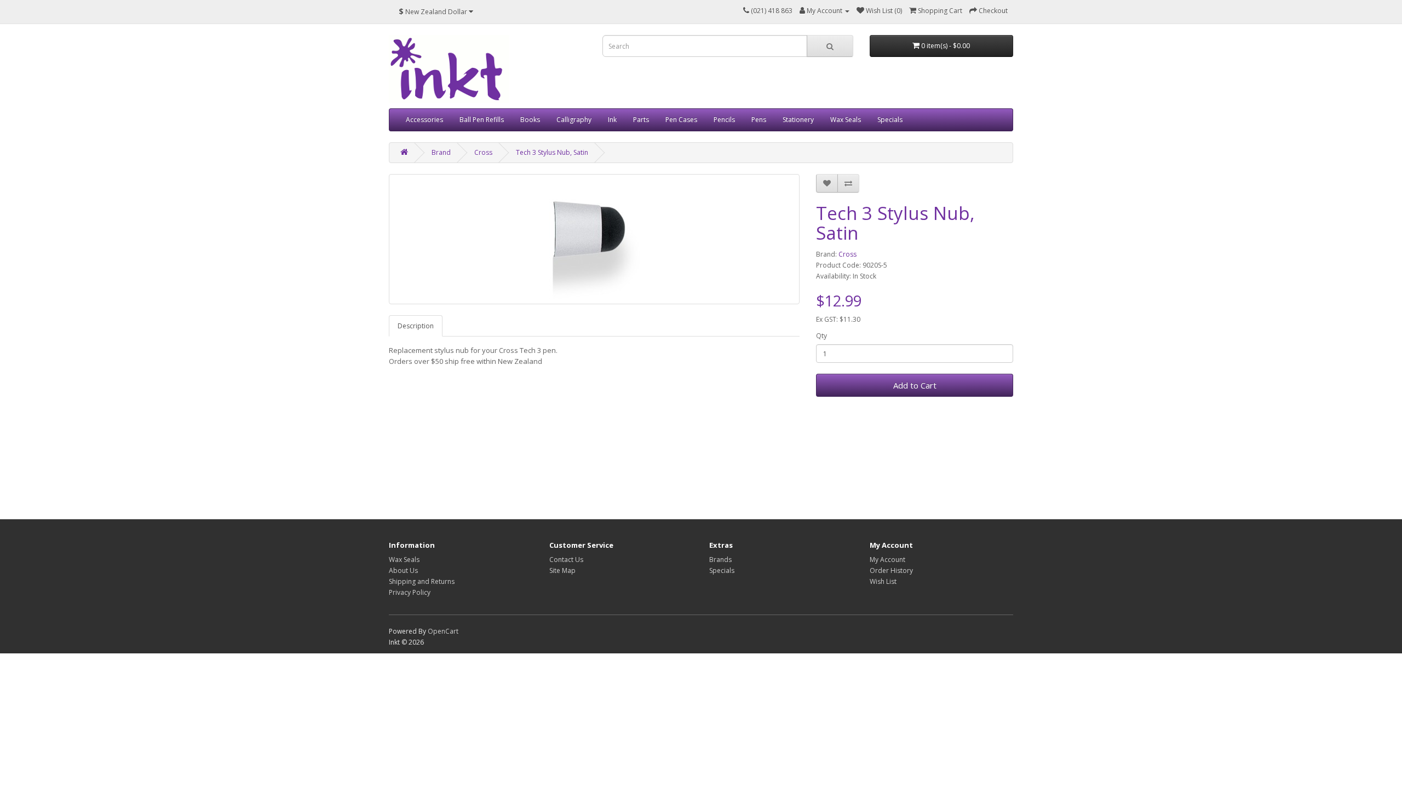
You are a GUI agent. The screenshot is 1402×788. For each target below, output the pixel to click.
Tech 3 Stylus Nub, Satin (552, 152)
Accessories (424, 119)
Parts (641, 119)
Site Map (562, 570)
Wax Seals (845, 119)
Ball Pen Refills (481, 119)
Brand (441, 152)
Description (416, 326)
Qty (821, 335)
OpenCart (443, 631)
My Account (887, 559)
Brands (720, 559)
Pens (758, 119)
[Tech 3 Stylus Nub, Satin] (594, 239)
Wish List (883, 581)
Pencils (724, 119)
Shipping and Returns (422, 581)
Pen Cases (681, 119)
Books (530, 119)
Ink (612, 119)
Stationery (798, 119)
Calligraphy (573, 119)
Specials (890, 119)
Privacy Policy (409, 592)
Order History (891, 570)
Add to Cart (914, 385)
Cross (483, 152)
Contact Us (566, 559)
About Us (403, 570)
